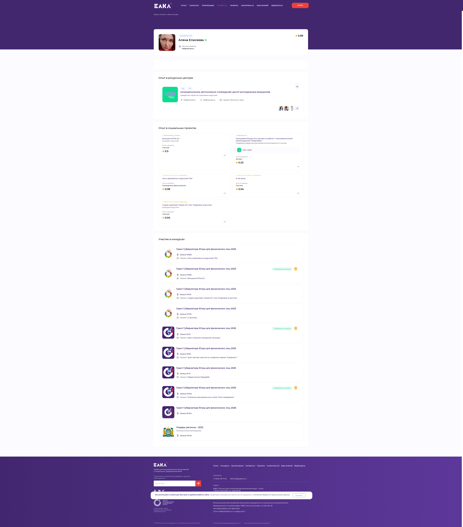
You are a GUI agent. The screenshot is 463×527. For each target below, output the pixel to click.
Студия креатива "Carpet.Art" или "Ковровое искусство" (212, 298)
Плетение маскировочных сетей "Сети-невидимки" (210, 397)
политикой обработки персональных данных (271, 495)
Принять (299, 495)
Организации (208, 5)
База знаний (262, 5)
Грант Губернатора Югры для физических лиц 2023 (206, 249)
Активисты (222, 5)
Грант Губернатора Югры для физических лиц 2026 (206, 408)
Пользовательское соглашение (256, 523)
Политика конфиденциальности (226, 523)
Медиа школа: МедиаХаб (198, 377)
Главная (156, 14)
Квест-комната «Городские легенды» (203, 338)
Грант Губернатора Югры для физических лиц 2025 (206, 328)
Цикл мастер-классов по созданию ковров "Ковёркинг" (212, 357)
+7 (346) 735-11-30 (220, 479)
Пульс (184, 5)
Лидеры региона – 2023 (189, 427)
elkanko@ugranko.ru (238, 479)
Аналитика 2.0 (247, 5)
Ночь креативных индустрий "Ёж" (202, 258)
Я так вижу (192, 318)
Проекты (234, 5)
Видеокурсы (277, 5)
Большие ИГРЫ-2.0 (195, 278)
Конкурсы (194, 5)
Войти (300, 5)
